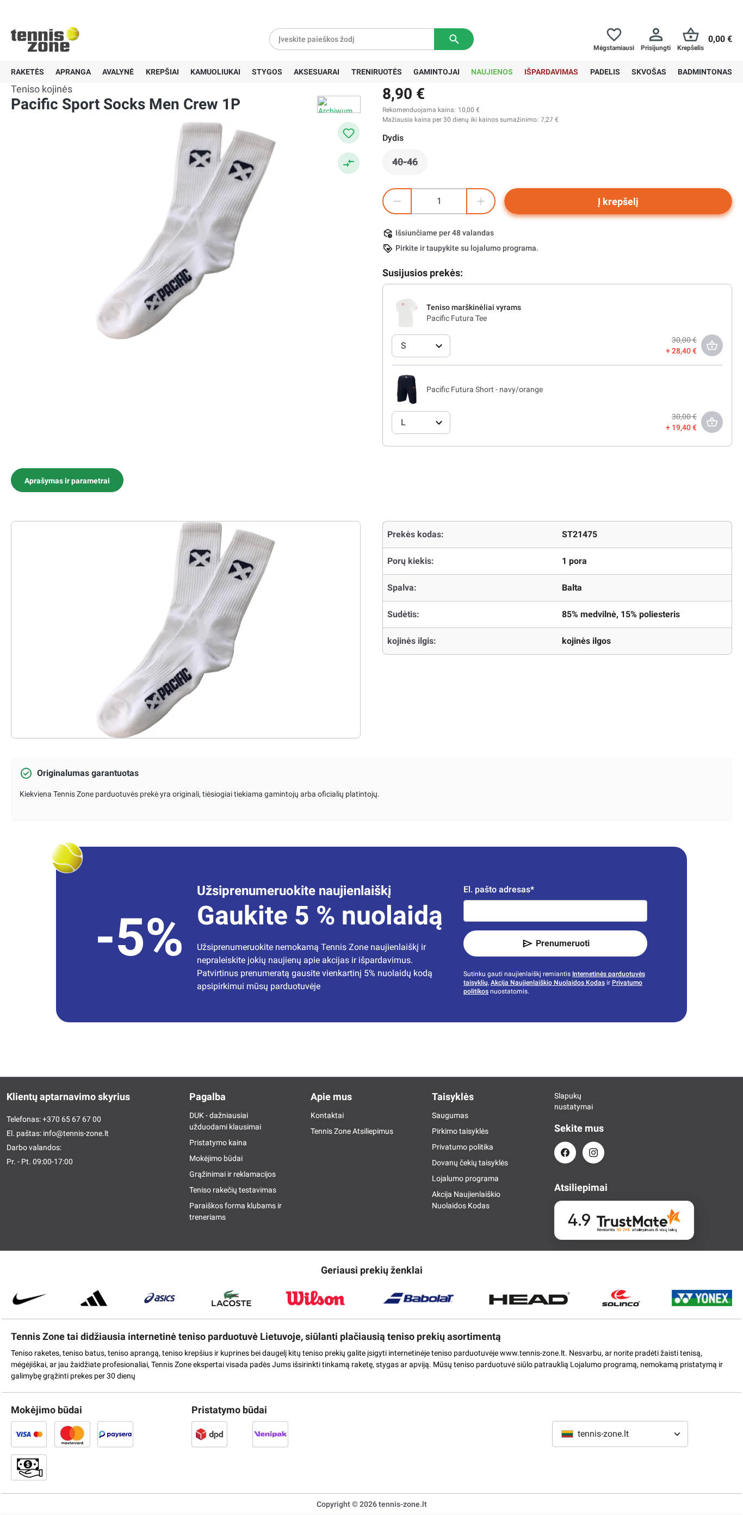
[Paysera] (115, 1434)
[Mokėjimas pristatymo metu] (29, 1467)
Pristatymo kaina (218, 1142)
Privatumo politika (462, 1147)
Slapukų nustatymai (565, 1101)
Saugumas (450, 1115)
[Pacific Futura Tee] (407, 312)
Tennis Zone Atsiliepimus (352, 1131)
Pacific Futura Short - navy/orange (484, 389)
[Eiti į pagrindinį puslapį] (45, 39)
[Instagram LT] (593, 1152)
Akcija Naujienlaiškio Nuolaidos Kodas (548, 982)
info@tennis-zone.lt (76, 1133)
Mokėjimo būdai (216, 1158)
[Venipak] (270, 1434)
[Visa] (29, 1434)
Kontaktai (327, 1115)
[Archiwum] (339, 104)
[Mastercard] (72, 1434)
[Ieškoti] (454, 39)
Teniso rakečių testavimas (232, 1189)
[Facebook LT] (565, 1152)
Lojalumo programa (465, 1178)
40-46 (410, 164)
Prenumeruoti (563, 943)
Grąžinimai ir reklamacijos (232, 1174)
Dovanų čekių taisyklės (470, 1162)
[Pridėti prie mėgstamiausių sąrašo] (349, 133)
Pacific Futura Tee (456, 318)
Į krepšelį (618, 201)
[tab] (67, 480)
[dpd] (209, 1434)
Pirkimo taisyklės (460, 1131)
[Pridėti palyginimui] (349, 163)
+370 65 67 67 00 (92, 8)
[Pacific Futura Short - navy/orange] (407, 388)
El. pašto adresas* (498, 889)
